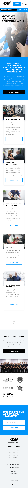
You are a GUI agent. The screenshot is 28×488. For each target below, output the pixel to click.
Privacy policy (14, 481)
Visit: (14, 472)
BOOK (17, 3)
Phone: (12, 465)
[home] (6, 3)
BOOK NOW (14, 92)
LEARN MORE (14, 345)
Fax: (12, 468)
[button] (1, 402)
